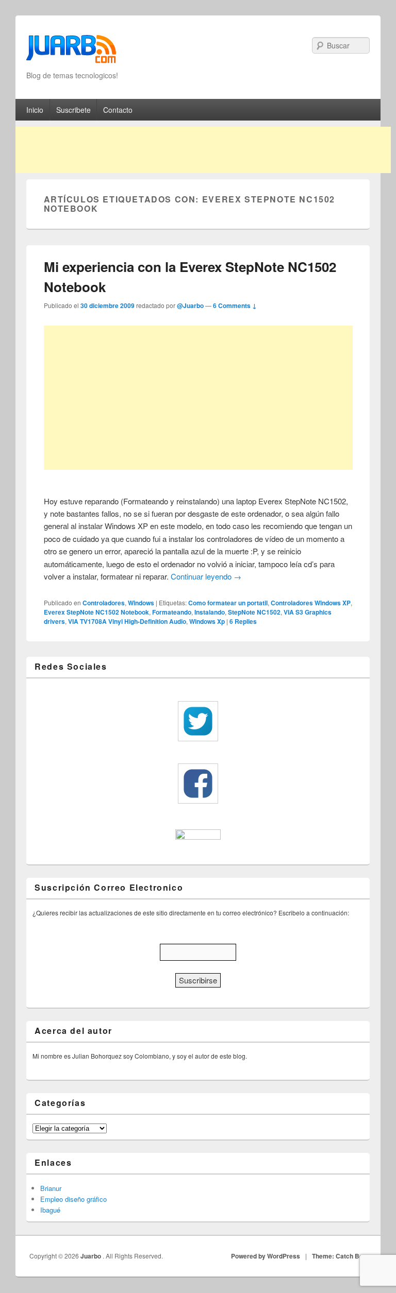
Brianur (50, 1188)
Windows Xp (207, 621)
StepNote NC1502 (254, 612)
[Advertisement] (203, 150)
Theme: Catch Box (339, 1256)
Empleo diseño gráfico (73, 1199)
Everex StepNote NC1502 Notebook (96, 612)
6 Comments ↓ (235, 305)
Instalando (209, 612)
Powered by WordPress (265, 1256)
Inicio (34, 110)
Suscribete (73, 110)
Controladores (103, 602)
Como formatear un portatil (228, 602)
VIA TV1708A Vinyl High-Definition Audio (127, 621)
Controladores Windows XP (311, 602)
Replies (243, 621)
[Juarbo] (71, 52)
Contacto (118, 110)
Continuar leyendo (206, 576)
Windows (141, 602)
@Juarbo (190, 305)
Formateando (171, 612)
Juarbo (91, 1256)
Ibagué (50, 1210)
